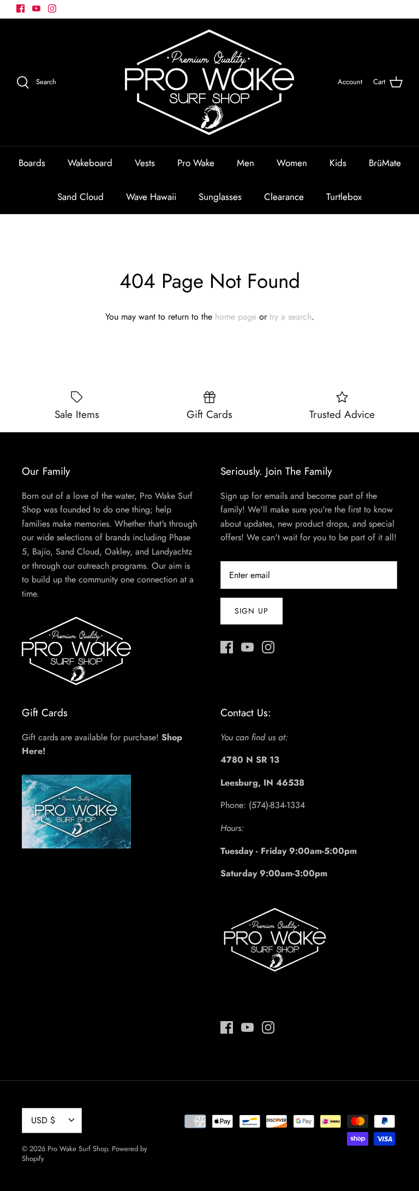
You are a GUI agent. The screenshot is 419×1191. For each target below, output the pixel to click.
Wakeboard (90, 162)
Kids (338, 162)
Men (245, 162)
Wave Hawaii (151, 196)
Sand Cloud (80, 196)
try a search (291, 316)
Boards (32, 162)
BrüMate (385, 162)
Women (292, 162)
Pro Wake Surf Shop (77, 1148)
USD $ (43, 1120)
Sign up (251, 610)
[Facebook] (20, 8)
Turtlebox (344, 196)
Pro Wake (195, 162)
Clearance (284, 196)
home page (235, 316)
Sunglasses (220, 196)
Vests (145, 162)
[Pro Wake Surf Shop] (209, 82)
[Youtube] (36, 8)
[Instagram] (52, 8)
